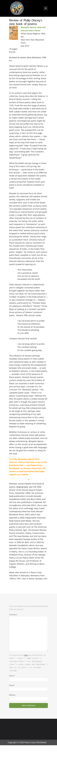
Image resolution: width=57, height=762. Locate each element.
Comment (13, 614)
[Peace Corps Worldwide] (17, 8)
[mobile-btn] (45, 8)
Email (12, 685)
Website (12, 695)
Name (12, 675)
